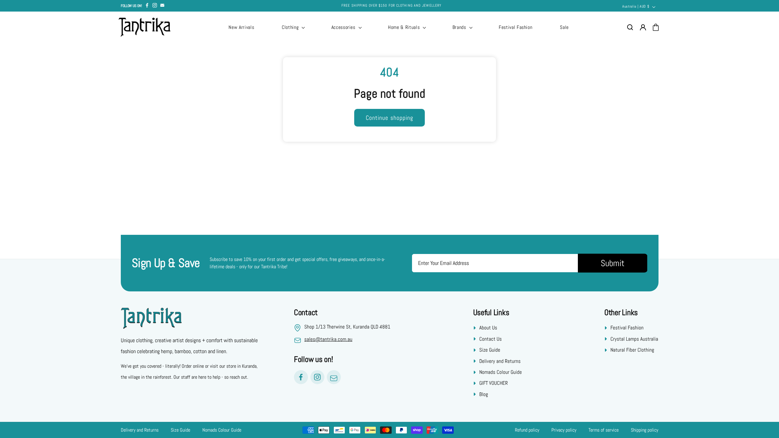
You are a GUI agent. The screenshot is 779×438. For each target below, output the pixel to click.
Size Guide (489, 349)
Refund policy (527, 430)
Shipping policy (644, 430)
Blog (483, 394)
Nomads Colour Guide (500, 372)
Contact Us (490, 338)
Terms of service (604, 430)
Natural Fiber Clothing (632, 349)
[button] (293, 27)
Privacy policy (563, 430)
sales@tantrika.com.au (328, 339)
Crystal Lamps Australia (634, 338)
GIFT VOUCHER (493, 383)
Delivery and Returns (500, 361)
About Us (488, 327)
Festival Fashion (627, 327)
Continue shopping (390, 118)
